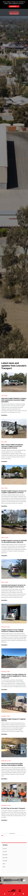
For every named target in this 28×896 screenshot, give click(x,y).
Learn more (13, 6)
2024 (4, 866)
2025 (4, 863)
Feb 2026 (5, 860)
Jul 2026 (5, 851)
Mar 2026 (5, 857)
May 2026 (5, 854)
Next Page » (12, 833)
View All (5, 848)
